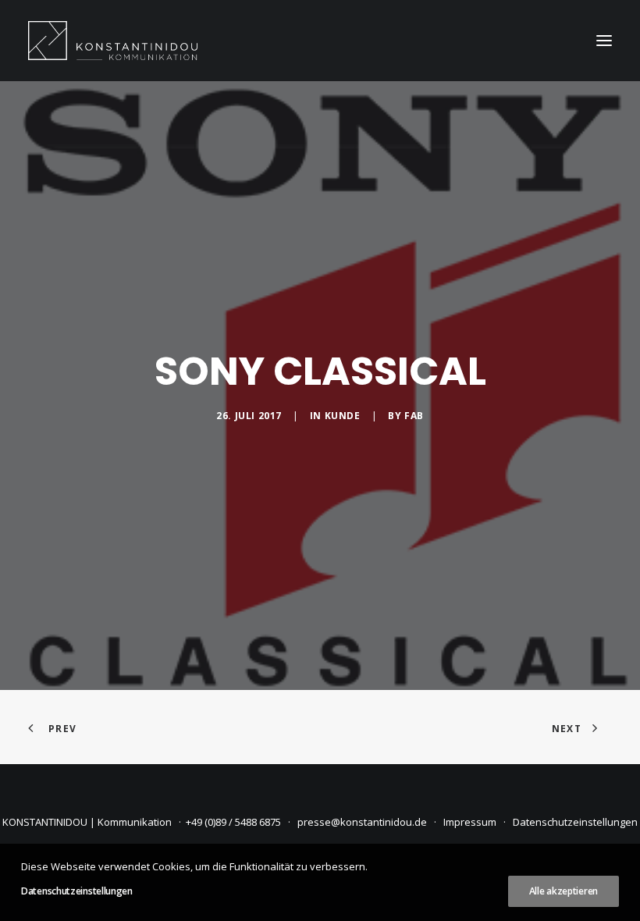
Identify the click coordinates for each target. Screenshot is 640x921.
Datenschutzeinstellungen (575, 822)
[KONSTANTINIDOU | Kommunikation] (112, 40)
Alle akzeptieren (563, 891)
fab (414, 415)
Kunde (343, 415)
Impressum (469, 822)
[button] (604, 40)
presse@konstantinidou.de (362, 822)
